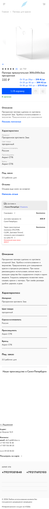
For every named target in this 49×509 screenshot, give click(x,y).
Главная (5, 11)
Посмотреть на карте (9, 456)
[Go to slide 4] (8, 64)
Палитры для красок (22, 11)
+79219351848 (12, 472)
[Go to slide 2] (4, 64)
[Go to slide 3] (6, 64)
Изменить (24, 207)
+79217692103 (36, 472)
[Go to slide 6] (11, 64)
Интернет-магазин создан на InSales (16, 506)
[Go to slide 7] (13, 64)
